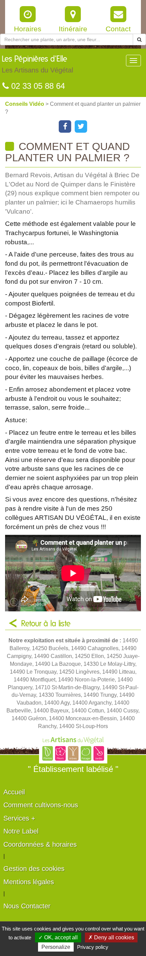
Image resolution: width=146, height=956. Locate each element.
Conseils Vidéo (25, 104)
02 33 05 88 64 (37, 85)
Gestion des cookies (34, 868)
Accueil (14, 792)
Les (37, 64)
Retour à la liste (46, 624)
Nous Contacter (27, 906)
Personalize (55, 947)
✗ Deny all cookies (111, 937)
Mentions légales (28, 882)
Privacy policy (92, 947)
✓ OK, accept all (58, 937)
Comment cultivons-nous (40, 805)
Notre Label (20, 831)
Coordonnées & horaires (40, 844)
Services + (19, 818)
